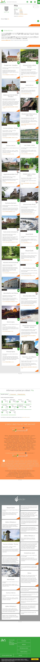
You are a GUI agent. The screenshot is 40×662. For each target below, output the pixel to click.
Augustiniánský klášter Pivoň (15, 473)
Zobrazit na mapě (9, 74)
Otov (25, 445)
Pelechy (10, 446)
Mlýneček (10, 442)
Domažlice (21, 13)
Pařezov (28, 445)
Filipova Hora (33, 438)
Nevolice (29, 442)
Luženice (22, 441)
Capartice (33, 435)
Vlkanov (24, 450)
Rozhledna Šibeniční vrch (13, 474)
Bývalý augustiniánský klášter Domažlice (25, 471)
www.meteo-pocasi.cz (26, 417)
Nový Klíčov (23, 443)
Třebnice (29, 449)
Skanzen (4, 318)
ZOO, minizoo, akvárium (10, 460)
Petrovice (15, 446)
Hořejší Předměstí (14, 439)
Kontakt (20, 655)
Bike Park (23, 247)
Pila (16, 5)
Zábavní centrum (22, 468)
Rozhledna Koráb (20, 477)
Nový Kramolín (29, 443)
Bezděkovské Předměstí (14, 435)
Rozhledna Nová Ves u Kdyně (25, 474)
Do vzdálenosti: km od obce (16, 427)
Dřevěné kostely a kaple (25, 110)
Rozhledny (4, 199)
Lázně (26, 465)
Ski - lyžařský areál (24, 322)
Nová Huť (33, 442)
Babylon (6, 435)
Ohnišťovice (20, 445)
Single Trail (10, 468)
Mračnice (15, 442)
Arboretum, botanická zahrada (7, 259)
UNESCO (22, 460)
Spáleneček (8, 447)
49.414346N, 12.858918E (23, 14)
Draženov (27, 438)
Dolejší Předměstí (8, 438)
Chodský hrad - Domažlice (10, 471)
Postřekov (20, 446)
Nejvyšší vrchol (4, 142)
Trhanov (21, 9)
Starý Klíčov (31, 447)
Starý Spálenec (14, 449)
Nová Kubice (9, 443)
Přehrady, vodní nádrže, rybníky (7, 348)
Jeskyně (22, 465)
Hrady (4, 62)
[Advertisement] (20, 381)
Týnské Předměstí (14, 450)
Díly (31, 437)
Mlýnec (6, 442)
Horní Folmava (22, 439)
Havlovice (8, 439)
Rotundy (23, 353)
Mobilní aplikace (23, 651)
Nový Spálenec (14, 445)
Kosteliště (17, 441)
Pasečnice (33, 445)
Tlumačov (24, 449)
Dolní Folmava (15, 438)
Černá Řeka (10, 437)
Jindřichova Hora (30, 439)
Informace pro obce (24, 648)
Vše (3, 460)
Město (34, 441)
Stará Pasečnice (24, 447)
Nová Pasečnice (16, 443)
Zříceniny (23, 62)
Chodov (21, 437)
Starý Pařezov (7, 449)
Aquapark (17, 460)
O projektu (24, 640)
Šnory (32, 446)
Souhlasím (35, 659)
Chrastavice (26, 437)
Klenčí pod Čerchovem (9, 441)
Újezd (20, 450)
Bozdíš (25, 435)
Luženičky (26, 441)
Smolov (28, 446)
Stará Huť (18, 447)
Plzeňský (21, 10)
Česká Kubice (16, 437)
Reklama (24, 644)
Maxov (31, 441)
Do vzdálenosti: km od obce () (15, 453)
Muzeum (23, 292)
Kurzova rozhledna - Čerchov (15, 472)
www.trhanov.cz (20, 16)
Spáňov (13, 447)
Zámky (4, 228)
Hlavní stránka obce (36, 25)
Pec (7, 446)
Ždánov (28, 450)
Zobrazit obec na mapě (5, 40)
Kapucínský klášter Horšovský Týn (26, 476)
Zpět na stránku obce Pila (35, 45)
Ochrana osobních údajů (7, 655)
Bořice (21, 435)
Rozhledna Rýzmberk (26, 473)
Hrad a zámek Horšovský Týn (12, 476)
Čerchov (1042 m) (26, 472)
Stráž (20, 449)
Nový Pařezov (7, 445)
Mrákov (20, 442)
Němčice (24, 442)
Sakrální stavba (4, 91)
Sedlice (24, 446)
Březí (29, 435)
